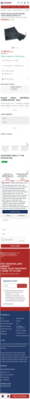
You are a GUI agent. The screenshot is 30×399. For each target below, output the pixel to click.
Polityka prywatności (8, 304)
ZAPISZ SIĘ (22, 286)
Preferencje (21, 215)
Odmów (8, 215)
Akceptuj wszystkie (15, 211)
